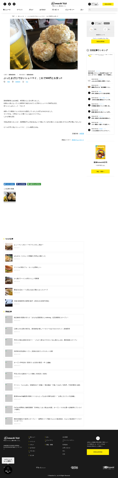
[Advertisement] (43, 91)
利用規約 (65, 444)
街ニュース (7, 9)
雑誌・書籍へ (100, 171)
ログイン (106, 23)
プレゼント (55, 9)
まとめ (32, 455)
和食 (8, 81)
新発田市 (17, 81)
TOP (13, 16)
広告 (64, 454)
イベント (20, 9)
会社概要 (65, 437)
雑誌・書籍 (49, 444)
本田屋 (81, 133)
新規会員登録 (108, 4)
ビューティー (69, 9)
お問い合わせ (66, 447)
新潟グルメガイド (78, 140)
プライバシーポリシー (68, 440)
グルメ (31, 9)
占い (82, 9)
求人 (64, 451)
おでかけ (43, 9)
